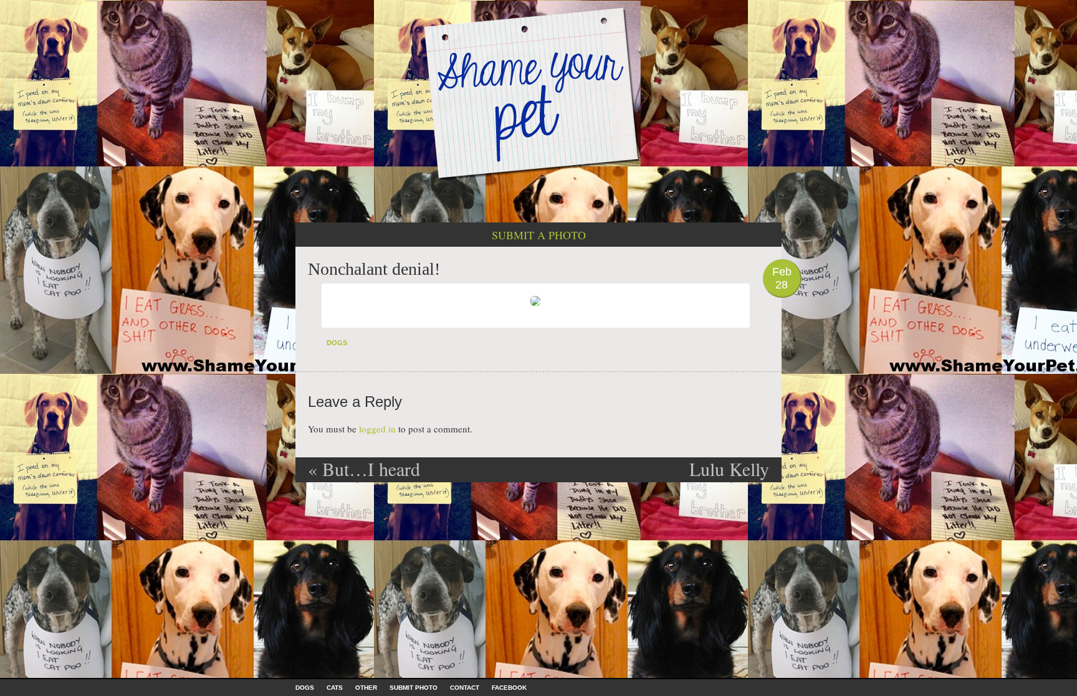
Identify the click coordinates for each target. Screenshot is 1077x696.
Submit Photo (414, 687)
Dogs (337, 342)
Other (366, 687)
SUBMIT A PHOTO (539, 234)
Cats (335, 687)
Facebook (509, 687)
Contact (464, 687)
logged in (377, 428)
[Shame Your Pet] (538, 92)
